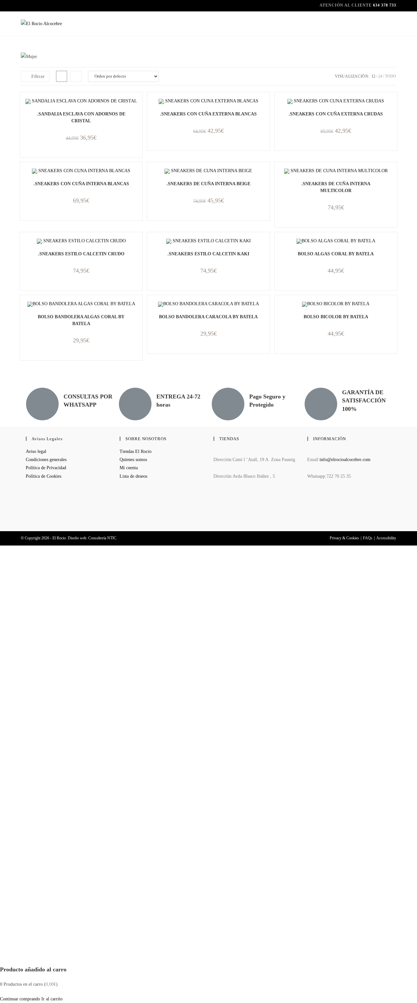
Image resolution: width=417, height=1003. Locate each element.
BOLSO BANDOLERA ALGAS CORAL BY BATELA (81, 320)
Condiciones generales (46, 459)
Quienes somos (133, 459)
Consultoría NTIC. (102, 538)
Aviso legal (36, 451)
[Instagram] (309, 512)
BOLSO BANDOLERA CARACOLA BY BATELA (208, 316)
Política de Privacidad (46, 467)
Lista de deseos (133, 476)
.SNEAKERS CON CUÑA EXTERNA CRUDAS (336, 114)
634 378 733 (384, 5)
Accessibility (386, 538)
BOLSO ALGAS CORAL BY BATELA (336, 253)
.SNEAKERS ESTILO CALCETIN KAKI (208, 253)
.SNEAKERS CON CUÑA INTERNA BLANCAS (81, 183)
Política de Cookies (43, 476)
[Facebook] (309, 495)
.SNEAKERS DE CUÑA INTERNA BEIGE (208, 183)
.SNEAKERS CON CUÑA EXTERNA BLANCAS (208, 114)
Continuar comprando (20, 998)
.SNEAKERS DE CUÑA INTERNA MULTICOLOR (335, 187)
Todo (390, 76)
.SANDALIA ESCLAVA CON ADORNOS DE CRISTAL (81, 117)
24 (380, 76)
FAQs (367, 538)
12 (373, 76)
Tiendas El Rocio (135, 451)
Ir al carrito (52, 998)
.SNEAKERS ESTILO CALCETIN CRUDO (81, 253)
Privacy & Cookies (344, 538)
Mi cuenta (129, 467)
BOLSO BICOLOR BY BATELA (336, 316)
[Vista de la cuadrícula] (61, 76)
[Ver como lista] (75, 76)
